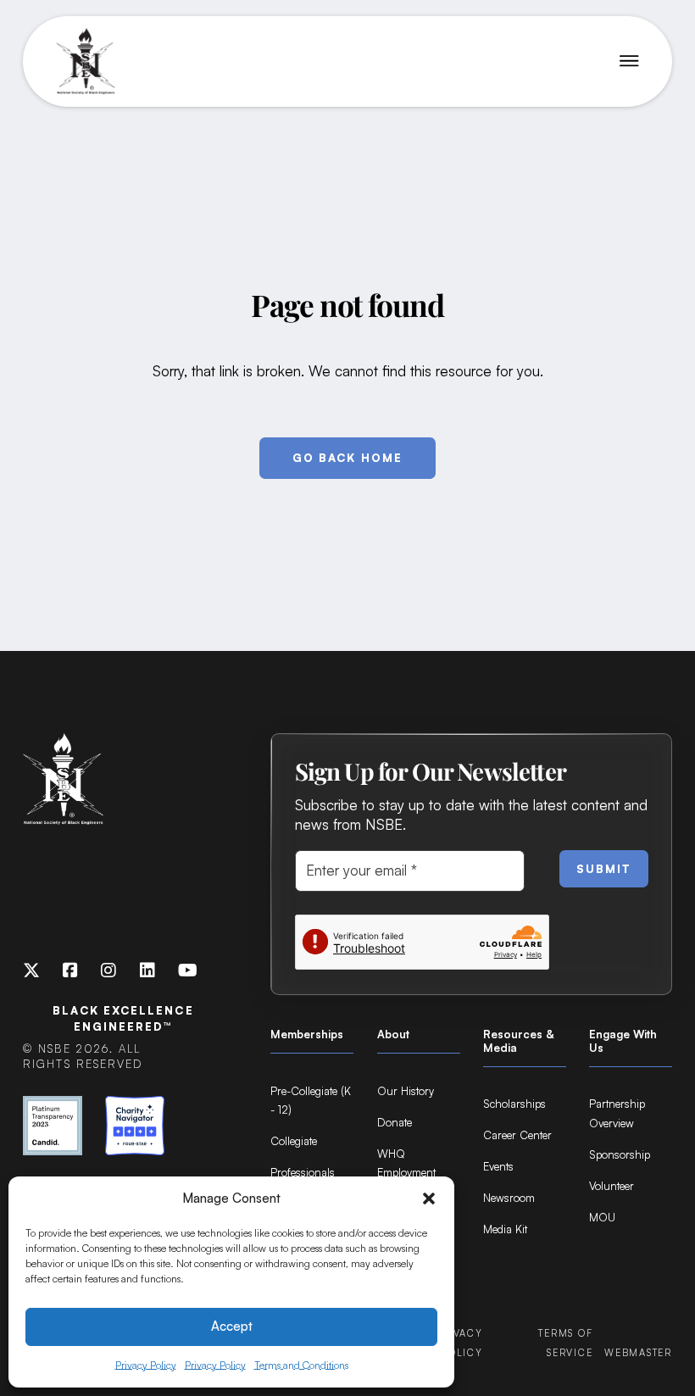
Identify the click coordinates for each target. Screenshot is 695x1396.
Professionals (302, 1172)
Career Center (517, 1135)
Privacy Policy (145, 1365)
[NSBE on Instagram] (108, 971)
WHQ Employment (406, 1163)
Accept (232, 1326)
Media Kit (505, 1229)
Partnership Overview (617, 1113)
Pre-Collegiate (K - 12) (310, 1100)
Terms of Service (565, 1343)
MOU (602, 1217)
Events (498, 1166)
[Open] (629, 61)
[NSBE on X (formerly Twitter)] (31, 971)
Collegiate (293, 1141)
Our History (405, 1091)
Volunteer (611, 1186)
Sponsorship (619, 1154)
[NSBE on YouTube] (187, 971)
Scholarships (514, 1103)
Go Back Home (347, 457)
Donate (394, 1122)
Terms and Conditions (301, 1365)
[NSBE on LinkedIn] (147, 971)
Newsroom (509, 1197)
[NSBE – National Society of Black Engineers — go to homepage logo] (85, 62)
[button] (428, 1198)
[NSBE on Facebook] (70, 971)
